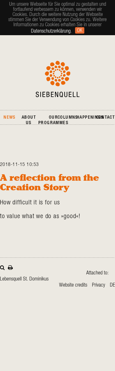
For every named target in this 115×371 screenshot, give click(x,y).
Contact (105, 117)
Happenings (90, 117)
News (10, 117)
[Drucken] (10, 267)
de (112, 285)
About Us (29, 120)
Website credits (73, 285)
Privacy (98, 285)
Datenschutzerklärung (51, 31)
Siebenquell (58, 79)
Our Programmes (53, 120)
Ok (79, 30)
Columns (67, 117)
